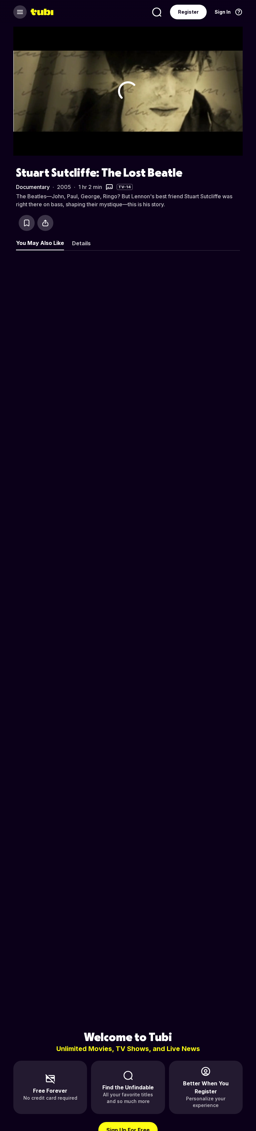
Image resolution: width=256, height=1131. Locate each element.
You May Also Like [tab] (40, 243)
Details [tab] (81, 243)
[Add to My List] (27, 223)
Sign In (223, 12)
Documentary (33, 187)
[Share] (45, 223)
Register (188, 12)
